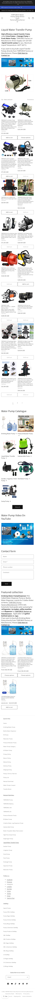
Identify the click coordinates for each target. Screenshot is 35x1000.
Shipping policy (17, 996)
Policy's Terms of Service (10, 773)
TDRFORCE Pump (8, 800)
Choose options (25, 137)
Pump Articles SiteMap (9, 920)
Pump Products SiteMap (10, 931)
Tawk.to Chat (10, 898)
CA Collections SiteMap (9, 962)
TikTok (9, 891)
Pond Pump (6, 854)
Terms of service (8, 996)
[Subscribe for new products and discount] (27, 977)
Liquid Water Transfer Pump (8, 457)
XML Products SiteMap (9, 939)
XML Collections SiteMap (10, 947)
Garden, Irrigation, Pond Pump (9, 480)
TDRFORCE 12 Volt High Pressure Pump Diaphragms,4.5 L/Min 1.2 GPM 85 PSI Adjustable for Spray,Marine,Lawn (8, 380)
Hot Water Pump (23, 479)
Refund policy (19, 993)
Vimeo (8, 896)
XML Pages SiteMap (8, 943)
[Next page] (22, 403)
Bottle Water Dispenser (9, 731)
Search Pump (7, 908)
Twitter (9, 893)
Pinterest (9, 882)
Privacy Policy (7, 754)
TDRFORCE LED (7, 807)
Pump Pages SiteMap (9, 916)
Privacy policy (26, 993)
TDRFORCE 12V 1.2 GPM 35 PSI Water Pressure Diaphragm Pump (9, 198)
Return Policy (7, 758)
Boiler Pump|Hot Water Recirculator (13, 831)
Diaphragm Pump (8, 838)
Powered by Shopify (9, 993)
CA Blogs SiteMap (8, 966)
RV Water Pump (7, 819)
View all (17, 507)
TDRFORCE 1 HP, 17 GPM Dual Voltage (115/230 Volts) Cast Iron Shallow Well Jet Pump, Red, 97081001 (8, 270)
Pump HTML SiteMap (9, 912)
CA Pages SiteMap (8, 958)
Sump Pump (5, 501)
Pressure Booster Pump (25, 434)
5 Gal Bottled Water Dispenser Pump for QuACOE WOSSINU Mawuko (8, 698)
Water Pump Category (9, 746)
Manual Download (8, 781)
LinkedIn (9, 886)
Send (6, 584)
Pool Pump (6, 858)
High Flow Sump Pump (9, 835)
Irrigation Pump (7, 850)
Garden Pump (7, 846)
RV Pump (5, 735)
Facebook (9, 879)
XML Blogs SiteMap (8, 951)
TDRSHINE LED (7, 811)
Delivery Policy (7, 766)
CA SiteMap (6, 954)
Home (5, 723)
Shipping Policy (7, 770)
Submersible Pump (24, 456)
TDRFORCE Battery (8, 804)
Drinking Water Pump (8, 434)
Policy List (6, 777)
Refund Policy (7, 762)
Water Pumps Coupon (9, 785)
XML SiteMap (6, 935)
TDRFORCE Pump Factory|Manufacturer (11, 603)
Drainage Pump (7, 862)
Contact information (27, 996)
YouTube (9, 889)
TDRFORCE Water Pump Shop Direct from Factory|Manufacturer (19, 991)
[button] (2, 18)
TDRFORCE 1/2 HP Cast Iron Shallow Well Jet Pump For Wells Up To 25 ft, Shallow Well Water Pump (25, 307)
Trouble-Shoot (7, 789)
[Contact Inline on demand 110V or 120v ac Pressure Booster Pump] (17, 636)
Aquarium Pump (7, 866)
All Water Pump (7, 750)
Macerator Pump (7, 739)
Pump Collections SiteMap (10, 927)
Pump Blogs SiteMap (9, 923)
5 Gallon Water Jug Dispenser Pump (13, 823)
